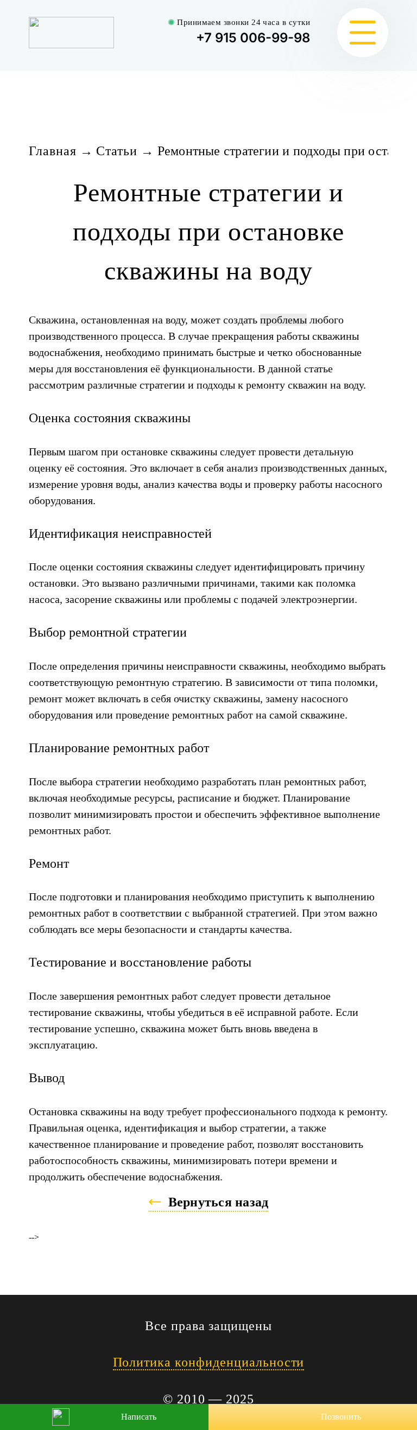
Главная (53, 151)
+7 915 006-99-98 (253, 38)
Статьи (116, 151)
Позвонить (341, 1416)
